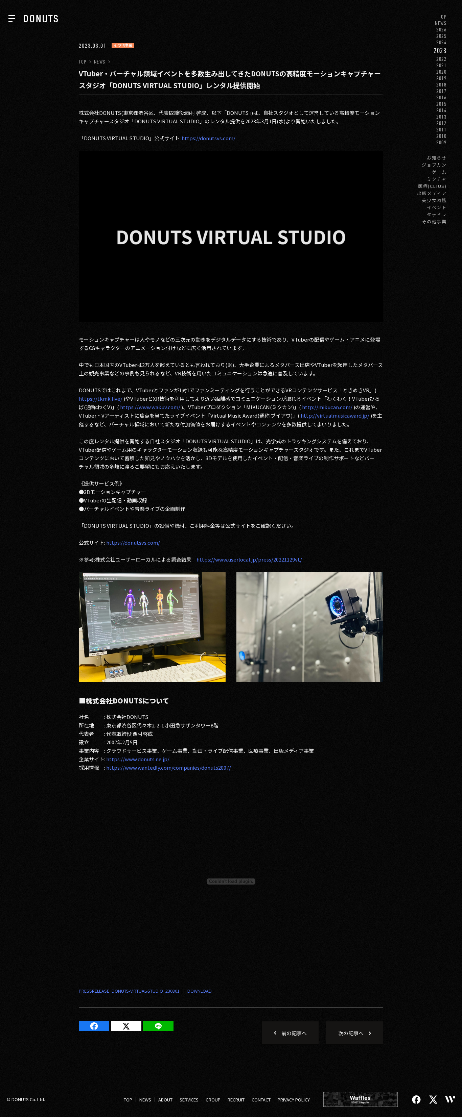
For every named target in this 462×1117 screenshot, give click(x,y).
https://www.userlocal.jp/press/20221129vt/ (249, 559)
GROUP (213, 1099)
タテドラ (437, 214)
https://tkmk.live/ (100, 398)
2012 (441, 123)
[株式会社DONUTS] (41, 18)
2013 (441, 117)
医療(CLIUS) (432, 186)
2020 (441, 72)
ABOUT (165, 1099)
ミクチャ (437, 179)
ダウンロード (196, 991)
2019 (441, 78)
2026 (441, 29)
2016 (441, 97)
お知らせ (437, 157)
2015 (441, 104)
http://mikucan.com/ (327, 407)
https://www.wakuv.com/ (150, 407)
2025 (441, 36)
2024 (441, 42)
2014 (441, 110)
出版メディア (432, 193)
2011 (441, 129)
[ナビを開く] (11, 18)
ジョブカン (434, 165)
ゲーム (439, 172)
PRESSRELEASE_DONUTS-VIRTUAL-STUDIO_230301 (129, 991)
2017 (441, 91)
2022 (441, 59)
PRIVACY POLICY (294, 1099)
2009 (441, 142)
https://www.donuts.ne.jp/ (137, 759)
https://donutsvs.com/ (208, 138)
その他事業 (434, 221)
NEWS (441, 23)
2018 (441, 84)
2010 (441, 136)
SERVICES (189, 1099)
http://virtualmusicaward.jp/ (335, 415)
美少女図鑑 (434, 200)
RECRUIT (236, 1099)
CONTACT (261, 1099)
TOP (443, 17)
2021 (441, 65)
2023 (440, 50)
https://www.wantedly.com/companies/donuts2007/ (168, 767)
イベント (437, 207)
